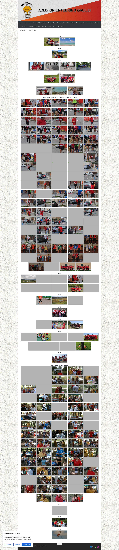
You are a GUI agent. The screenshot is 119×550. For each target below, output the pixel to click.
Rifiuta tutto (17, 544)
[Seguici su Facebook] (91, 547)
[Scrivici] (93, 547)
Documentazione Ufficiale (92, 23)
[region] (18, 539)
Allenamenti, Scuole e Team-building (65, 23)
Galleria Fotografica (80, 23)
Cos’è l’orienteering (40, 23)
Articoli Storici (23, 26)
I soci (32, 23)
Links (54, 26)
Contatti (49, 26)
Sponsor (44, 26)
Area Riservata (61, 26)
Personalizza (8, 544)
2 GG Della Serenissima (34, 26)
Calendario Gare (51, 23)
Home (21, 23)
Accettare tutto (27, 544)
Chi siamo (27, 23)
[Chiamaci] (95, 547)
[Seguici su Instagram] (98, 547)
